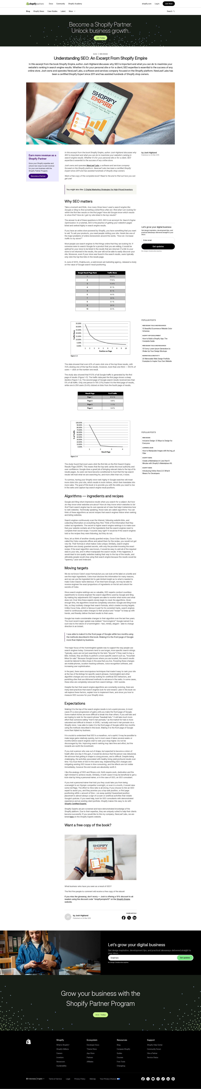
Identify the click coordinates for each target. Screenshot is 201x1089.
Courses (120, 1057)
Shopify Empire (123, 899)
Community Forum (154, 1049)
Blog (28, 11)
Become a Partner (38, 176)
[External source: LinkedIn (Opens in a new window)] (134, 918)
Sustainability (61, 1066)
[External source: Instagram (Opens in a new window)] (158, 1079)
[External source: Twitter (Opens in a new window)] (129, 918)
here (72, 817)
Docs (51, 4)
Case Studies (52, 11)
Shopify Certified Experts (75, 804)
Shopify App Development (151, 335)
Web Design (104, 54)
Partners (90, 1057)
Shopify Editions (62, 1049)
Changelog (121, 1066)
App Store (90, 1053)
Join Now (169, 4)
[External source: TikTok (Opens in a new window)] (163, 1079)
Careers (59, 1053)
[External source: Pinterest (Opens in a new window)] (173, 1079)
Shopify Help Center (154, 1045)
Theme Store (92, 1049)
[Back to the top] (28, 1041)
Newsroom (60, 1062)
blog (95, 54)
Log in (157, 4)
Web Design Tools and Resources (154, 325)
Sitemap (93, 1079)
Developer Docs (93, 1045)
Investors (60, 1057)
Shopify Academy (75, 4)
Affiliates (90, 1062)
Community (60, 4)
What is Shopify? (62, 1045)
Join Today (100, 38)
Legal (68, 1079)
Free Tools (121, 1062)
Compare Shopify (123, 1049)
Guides (119, 1053)
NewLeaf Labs (92, 165)
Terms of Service (55, 1079)
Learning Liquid (147, 448)
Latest (63, 11)
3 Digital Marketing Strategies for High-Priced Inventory (108, 189)
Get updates (158, 246)
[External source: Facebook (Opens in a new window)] (124, 918)
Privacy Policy (79, 1079)
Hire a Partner (152, 1053)
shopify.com (146, 4)
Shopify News (38, 11)
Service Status (152, 1057)
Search (169, 11)
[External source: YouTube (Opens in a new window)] (153, 1079)
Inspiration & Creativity (151, 355)
